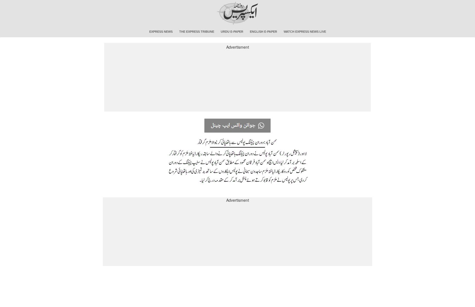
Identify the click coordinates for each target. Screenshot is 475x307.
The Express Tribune (196, 31)
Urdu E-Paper (232, 31)
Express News (161, 31)
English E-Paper (263, 31)
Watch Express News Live (305, 31)
